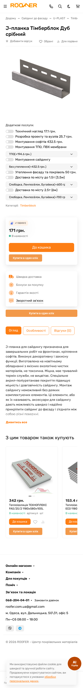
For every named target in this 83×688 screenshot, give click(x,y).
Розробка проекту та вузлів (43, 136)
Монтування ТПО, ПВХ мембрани (40, 147)
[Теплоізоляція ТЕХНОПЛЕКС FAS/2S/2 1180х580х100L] (31, 472)
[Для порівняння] (43, 522)
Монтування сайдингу (32, 159)
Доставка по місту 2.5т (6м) (36, 190)
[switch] (10, 131)
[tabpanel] (41, 385)
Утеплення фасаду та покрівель (45, 172)
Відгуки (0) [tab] (62, 330)
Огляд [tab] (13, 330)
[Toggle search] (60, 6)
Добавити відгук (21, 41)
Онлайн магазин (19, 565)
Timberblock (28, 205)
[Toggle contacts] (51, 6)
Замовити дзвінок (46, 600)
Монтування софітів (39, 142)
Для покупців (16, 578)
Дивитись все (16, 422)
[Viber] (10, 628)
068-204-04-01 (17, 600)
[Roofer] (23, 6)
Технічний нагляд (35, 131)
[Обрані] (35, 522)
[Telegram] (20, 628)
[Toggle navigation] (5, 6)
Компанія (13, 572)
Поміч (10, 585)
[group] (41, 83)
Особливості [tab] (36, 330)
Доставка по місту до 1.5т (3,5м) (40, 177)
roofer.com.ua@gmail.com (25, 606)
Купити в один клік (25, 258)
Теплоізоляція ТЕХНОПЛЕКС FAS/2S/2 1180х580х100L (28, 506)
